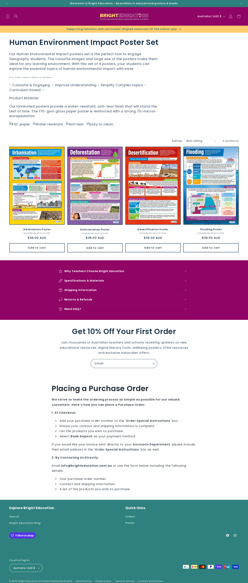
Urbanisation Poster (37, 229)
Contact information (150, 581)
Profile (129, 523)
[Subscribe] (153, 363)
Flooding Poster (211, 229)
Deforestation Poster (95, 229)
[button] (8, 16)
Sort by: (177, 141)
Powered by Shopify (61, 581)
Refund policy (84, 581)
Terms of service (125, 581)
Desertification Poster (153, 229)
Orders (130, 516)
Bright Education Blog (25, 523)
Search (14, 516)
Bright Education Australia (34, 581)
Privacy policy (103, 581)
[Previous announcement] (7, 3)
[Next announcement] (241, 3)
